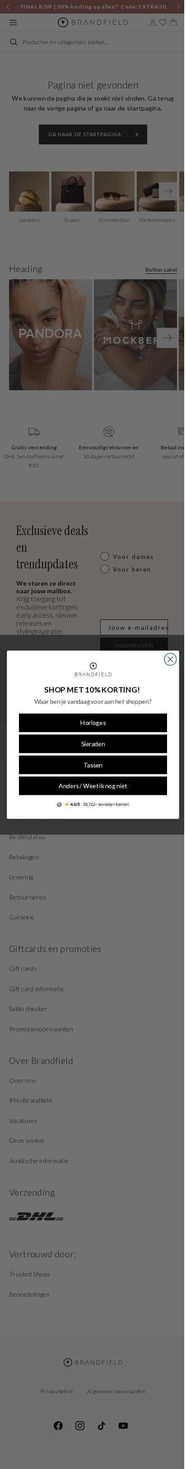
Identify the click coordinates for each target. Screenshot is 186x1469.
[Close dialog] (167, 659)
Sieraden (90, 744)
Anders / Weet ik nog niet (90, 786)
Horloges (89, 722)
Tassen (89, 764)
